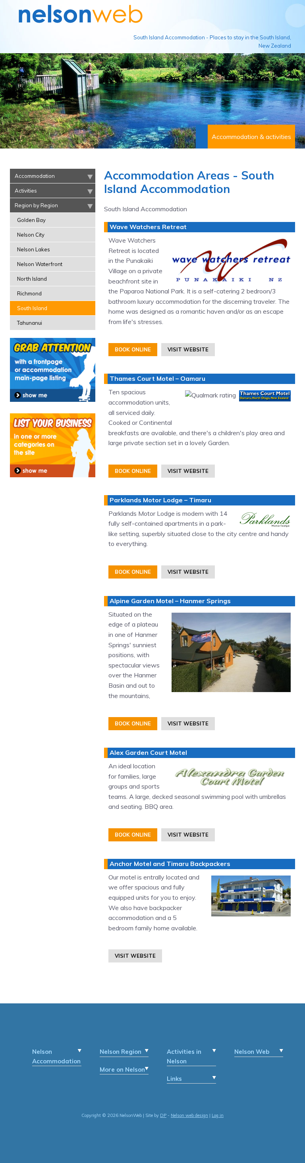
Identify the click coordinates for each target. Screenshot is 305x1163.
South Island (32, 308)
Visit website (188, 349)
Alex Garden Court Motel (148, 752)
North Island (32, 279)
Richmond (29, 293)
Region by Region (36, 205)
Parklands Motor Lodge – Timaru (160, 500)
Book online (133, 349)
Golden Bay (31, 220)
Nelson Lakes (33, 249)
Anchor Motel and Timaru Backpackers (170, 864)
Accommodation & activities (251, 137)
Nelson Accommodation (56, 1056)
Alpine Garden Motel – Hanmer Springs (170, 601)
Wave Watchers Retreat (148, 227)
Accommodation (35, 176)
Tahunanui (29, 323)
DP (163, 1115)
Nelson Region (120, 1051)
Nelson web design (189, 1115)
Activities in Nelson (184, 1056)
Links (174, 1078)
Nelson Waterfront (39, 264)
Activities (26, 190)
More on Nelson (122, 1069)
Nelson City (30, 234)
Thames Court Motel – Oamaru (157, 378)
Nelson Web (251, 1051)
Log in (218, 1115)
